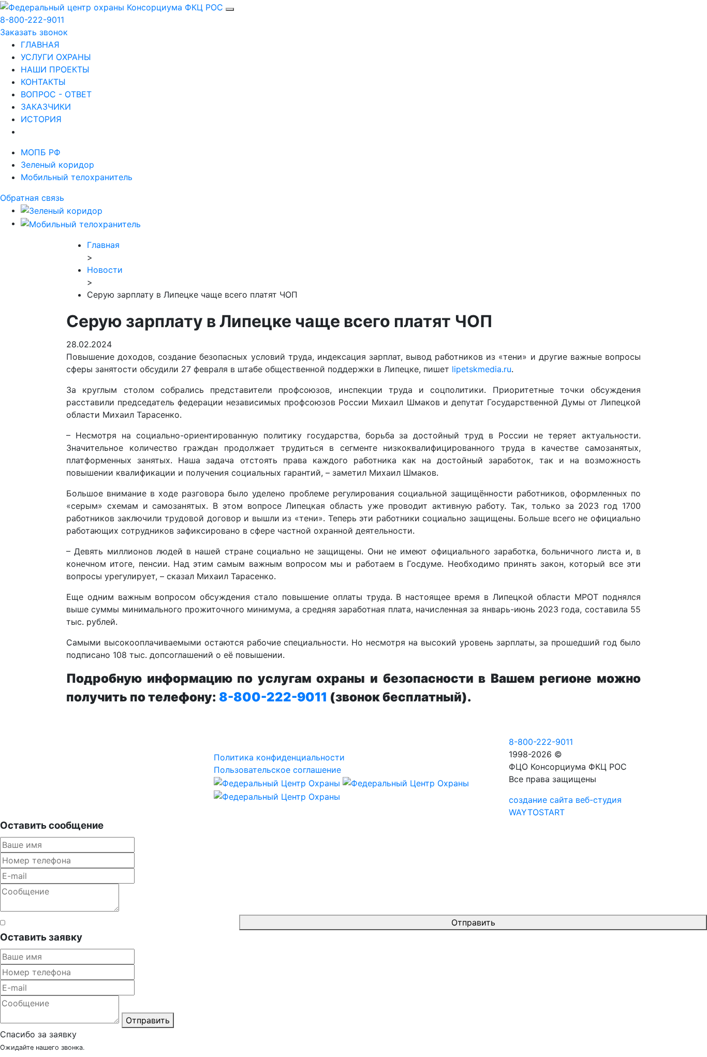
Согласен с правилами (122, 922)
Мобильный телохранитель (76, 177)
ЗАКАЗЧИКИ (46, 106)
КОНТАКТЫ (43, 82)
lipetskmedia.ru (481, 369)
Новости (105, 270)
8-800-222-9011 (32, 19)
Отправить (473, 922)
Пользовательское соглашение (277, 770)
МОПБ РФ (41, 152)
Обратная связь (32, 198)
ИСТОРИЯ (41, 119)
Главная (103, 245)
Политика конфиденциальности (279, 757)
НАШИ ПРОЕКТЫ (55, 69)
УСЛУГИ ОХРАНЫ (56, 57)
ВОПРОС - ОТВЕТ (56, 94)
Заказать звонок (34, 32)
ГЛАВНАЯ (40, 44)
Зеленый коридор (57, 164)
